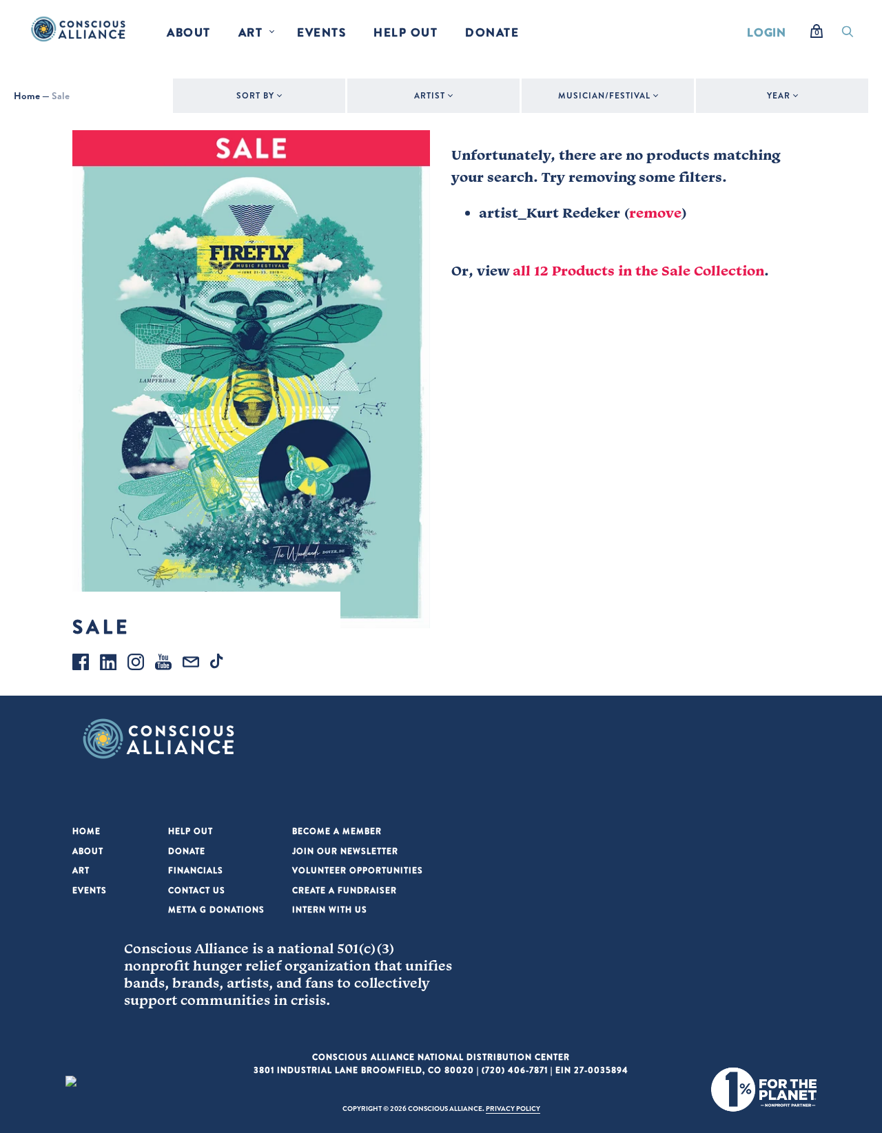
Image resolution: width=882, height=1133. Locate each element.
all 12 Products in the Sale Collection (638, 271)
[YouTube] (163, 664)
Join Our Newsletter (345, 851)
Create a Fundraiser (344, 890)
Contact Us (196, 890)
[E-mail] (191, 664)
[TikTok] (218, 664)
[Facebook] (80, 664)
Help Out (405, 32)
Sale (61, 96)
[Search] (847, 35)
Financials (195, 870)
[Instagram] (135, 664)
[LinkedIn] (108, 664)
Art (250, 32)
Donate (492, 32)
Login (766, 32)
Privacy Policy (513, 1108)
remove (655, 213)
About (189, 32)
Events (321, 32)
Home (27, 96)
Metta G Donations (216, 909)
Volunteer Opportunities (357, 870)
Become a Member (337, 831)
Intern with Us (329, 909)
